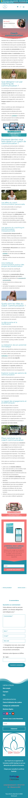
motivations (4, 355)
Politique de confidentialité (11, 706)
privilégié (5, 253)
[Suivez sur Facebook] (4, 713)
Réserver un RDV (16, 787)
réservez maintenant (20, 2)
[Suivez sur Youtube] (13, 713)
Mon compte (6, 688)
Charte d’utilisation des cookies (12, 702)
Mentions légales (8, 709)
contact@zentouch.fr (10, 785)
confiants (14, 115)
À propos (5, 691)
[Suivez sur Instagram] (7, 713)
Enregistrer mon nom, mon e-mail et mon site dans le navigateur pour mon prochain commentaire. (14, 647)
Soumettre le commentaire (16, 665)
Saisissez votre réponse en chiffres (13, 653)
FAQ (4, 695)
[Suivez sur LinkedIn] (10, 713)
